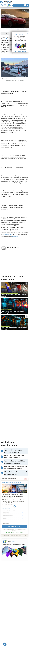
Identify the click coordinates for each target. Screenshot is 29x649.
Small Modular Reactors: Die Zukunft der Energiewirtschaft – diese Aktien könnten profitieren (12, 496)
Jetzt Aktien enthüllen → (14, 526)
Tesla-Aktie (6, 39)
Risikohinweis (18, 535)
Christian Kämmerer (19, 283)
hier (26, 183)
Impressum (13, 535)
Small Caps (5, 33)
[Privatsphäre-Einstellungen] (4, 644)
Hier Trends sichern (20, 51)
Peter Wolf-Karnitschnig (18, 316)
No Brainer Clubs (7, 234)
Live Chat (15, 236)
